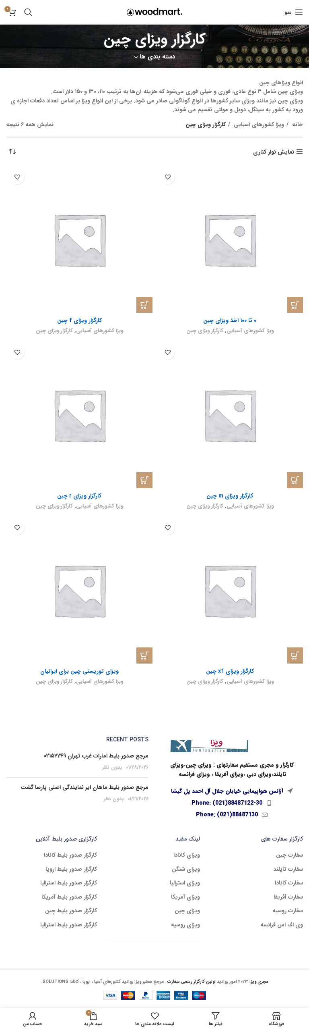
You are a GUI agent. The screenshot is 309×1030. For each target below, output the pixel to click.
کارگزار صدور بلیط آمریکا (69, 897)
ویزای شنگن (186, 870)
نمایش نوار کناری (273, 151)
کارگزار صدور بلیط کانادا (70, 855)
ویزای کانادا (186, 855)
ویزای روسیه (185, 925)
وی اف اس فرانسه (281, 925)
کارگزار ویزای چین (204, 331)
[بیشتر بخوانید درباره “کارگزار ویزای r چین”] (144, 480)
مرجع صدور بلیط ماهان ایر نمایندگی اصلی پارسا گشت (84, 787)
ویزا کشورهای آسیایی (258, 124)
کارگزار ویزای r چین (79, 495)
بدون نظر (112, 768)
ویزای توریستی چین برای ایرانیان (79, 671)
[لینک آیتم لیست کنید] (232, 803)
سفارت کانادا (289, 883)
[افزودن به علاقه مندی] (168, 177)
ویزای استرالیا (185, 883)
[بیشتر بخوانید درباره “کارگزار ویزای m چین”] (295, 480)
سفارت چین (289, 855)
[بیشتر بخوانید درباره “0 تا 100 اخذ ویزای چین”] (295, 305)
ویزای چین (187, 911)
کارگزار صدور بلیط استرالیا (68, 883)
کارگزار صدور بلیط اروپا (71, 870)
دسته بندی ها (157, 57)
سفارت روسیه (287, 911)
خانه (296, 124)
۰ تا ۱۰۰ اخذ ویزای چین (229, 320)
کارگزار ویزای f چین (79, 320)
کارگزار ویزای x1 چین (230, 671)
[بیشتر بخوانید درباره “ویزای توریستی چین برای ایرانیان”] (144, 655)
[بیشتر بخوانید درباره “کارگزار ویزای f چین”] (144, 305)
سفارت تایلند (288, 870)
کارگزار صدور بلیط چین (71, 911)
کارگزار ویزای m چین (229, 495)
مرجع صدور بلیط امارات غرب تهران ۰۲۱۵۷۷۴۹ (96, 755)
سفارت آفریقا (288, 897)
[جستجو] (28, 12)
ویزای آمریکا (185, 897)
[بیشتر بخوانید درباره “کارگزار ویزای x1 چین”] (295, 655)
